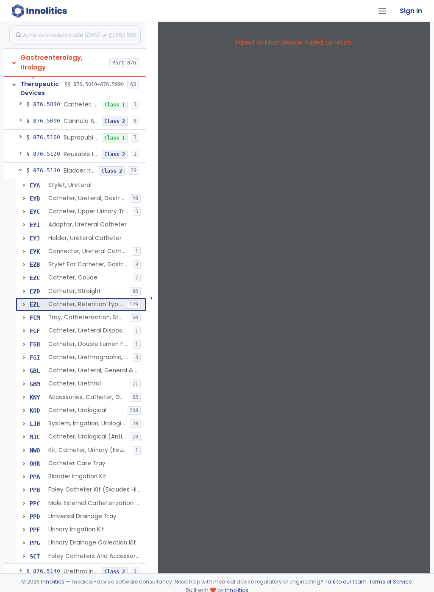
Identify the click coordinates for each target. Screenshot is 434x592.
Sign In (411, 11)
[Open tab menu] (382, 11)
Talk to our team (346, 581)
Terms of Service (390, 581)
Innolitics (52, 581)
